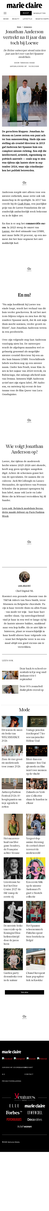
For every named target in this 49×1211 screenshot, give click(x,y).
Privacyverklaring (11, 1081)
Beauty (15, 19)
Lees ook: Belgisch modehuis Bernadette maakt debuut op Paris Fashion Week (23, 512)
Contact (28, 1074)
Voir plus (24, 992)
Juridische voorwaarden (14, 1067)
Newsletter (39, 13)
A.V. (3, 1074)
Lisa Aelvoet (24, 585)
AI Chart (28, 1067)
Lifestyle (27, 19)
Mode (6, 19)
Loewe (6, 231)
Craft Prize (24, 203)
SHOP (26, 12)
